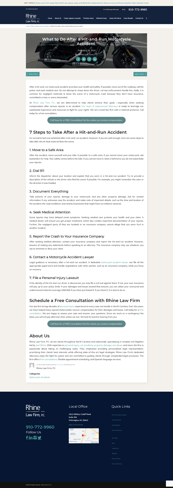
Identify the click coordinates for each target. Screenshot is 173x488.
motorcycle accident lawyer (114, 262)
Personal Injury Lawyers (119, 415)
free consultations (48, 359)
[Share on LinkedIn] (95, 59)
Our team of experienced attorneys (100, 106)
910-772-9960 (138, 9)
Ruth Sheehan (60, 364)
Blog (123, 9)
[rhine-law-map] (84, 435)
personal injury (67, 306)
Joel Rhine (41, 345)
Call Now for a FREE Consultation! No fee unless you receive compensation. (86, 120)
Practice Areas (116, 420)
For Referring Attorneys (111, 9)
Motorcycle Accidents (39, 377)
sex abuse (117, 345)
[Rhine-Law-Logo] (33, 18)
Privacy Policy (116, 458)
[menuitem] (50, 18)
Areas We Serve (117, 430)
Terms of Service (117, 464)
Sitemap (114, 453)
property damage (102, 345)
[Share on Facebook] (78, 59)
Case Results (116, 425)
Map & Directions (76, 425)
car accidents (86, 345)
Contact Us (115, 448)
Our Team (115, 438)
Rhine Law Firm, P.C (44, 102)
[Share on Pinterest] (89, 59)
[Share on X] (84, 59)
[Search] (146, 18)
